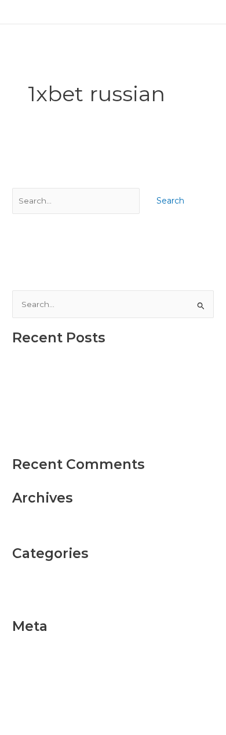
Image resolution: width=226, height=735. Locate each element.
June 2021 (32, 527)
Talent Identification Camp (64, 385)
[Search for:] (77, 200)
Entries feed (36, 673)
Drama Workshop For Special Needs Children (102, 421)
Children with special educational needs (91, 367)
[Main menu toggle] (203, 12)
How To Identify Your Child (64, 403)
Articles (26, 583)
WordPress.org (41, 709)
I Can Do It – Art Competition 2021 (79, 438)
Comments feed (44, 691)
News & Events (42, 600)
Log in (24, 655)
